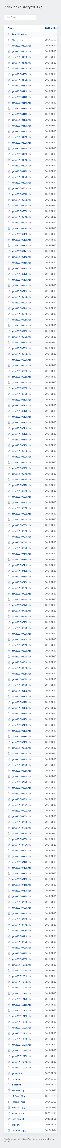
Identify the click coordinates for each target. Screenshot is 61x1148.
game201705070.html (22, 223)
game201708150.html (22, 719)
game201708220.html (22, 754)
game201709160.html (22, 885)
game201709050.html (22, 828)
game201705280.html (22, 331)
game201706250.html (22, 480)
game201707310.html (22, 640)
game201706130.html (22, 417)
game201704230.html (22, 149)
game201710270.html (22, 1045)
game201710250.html (22, 1039)
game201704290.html (22, 177)
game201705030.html (22, 200)
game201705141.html (22, 251)
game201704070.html (22, 69)
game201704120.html (22, 97)
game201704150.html (22, 109)
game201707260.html (22, 617)
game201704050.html (22, 57)
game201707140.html (22, 554)
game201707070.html (22, 537)
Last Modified (51, 28)
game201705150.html (22, 263)
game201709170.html (22, 891)
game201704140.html (22, 103)
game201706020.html (22, 354)
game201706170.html (22, 434)
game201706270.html (22, 485)
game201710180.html (22, 1016)
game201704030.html (22, 46)
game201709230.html (22, 919)
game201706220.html (22, 463)
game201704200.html (22, 132)
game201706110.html (22, 406)
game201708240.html (22, 765)
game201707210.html (22, 588)
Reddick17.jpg (18, 1108)
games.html (17, 1073)
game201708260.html (22, 777)
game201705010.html (22, 189)
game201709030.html (22, 817)
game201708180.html (22, 737)
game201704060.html (22, 63)
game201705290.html (22, 337)
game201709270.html (22, 942)
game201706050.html (22, 371)
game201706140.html (22, 423)
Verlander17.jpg (19, 1131)
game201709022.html (22, 811)
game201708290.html (22, 788)
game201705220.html (22, 297)
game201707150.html (22, 560)
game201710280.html (22, 1051)
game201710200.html (22, 1022)
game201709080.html (22, 839)
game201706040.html (22, 366)
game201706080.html (22, 388)
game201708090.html (22, 685)
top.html (16, 1125)
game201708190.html (22, 742)
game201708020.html (22, 651)
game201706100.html (22, 400)
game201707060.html (22, 531)
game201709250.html (22, 931)
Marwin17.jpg (18, 1091)
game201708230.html (22, 759)
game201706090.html (22, 394)
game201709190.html (22, 897)
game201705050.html (22, 211)
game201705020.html (22, 194)
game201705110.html (22, 240)
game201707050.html (22, 525)
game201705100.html (22, 234)
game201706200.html (22, 451)
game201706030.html (22, 360)
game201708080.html (22, 680)
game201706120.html (22, 411)
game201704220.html (22, 143)
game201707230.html (22, 600)
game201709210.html (22, 908)
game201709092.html (22, 851)
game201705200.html (22, 286)
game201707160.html (22, 565)
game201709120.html (22, 862)
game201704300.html (22, 183)
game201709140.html (22, 874)
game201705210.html (22, 291)
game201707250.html (22, 611)
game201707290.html (22, 628)
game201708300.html (22, 794)
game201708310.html (22, 799)
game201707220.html (22, 594)
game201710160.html (22, 1005)
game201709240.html (22, 925)
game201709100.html (22, 856)
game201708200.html (22, 748)
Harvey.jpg (16, 1079)
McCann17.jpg (18, 1096)
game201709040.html (22, 822)
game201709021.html (22, 805)
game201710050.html (22, 971)
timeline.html (18, 1119)
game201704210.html (22, 137)
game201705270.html (22, 326)
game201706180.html (22, 440)
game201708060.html (22, 674)
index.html (16, 1085)
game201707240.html (22, 605)
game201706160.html (22, 428)
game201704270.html (22, 166)
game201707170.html (22, 571)
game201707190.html (22, 582)
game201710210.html (22, 1028)
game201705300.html (22, 343)
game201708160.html (22, 725)
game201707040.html (22, 520)
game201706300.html (22, 503)
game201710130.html (22, 994)
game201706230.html (22, 468)
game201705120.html (22, 246)
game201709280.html (22, 948)
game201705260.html (22, 320)
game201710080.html (22, 982)
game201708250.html (22, 771)
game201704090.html (22, 80)
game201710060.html (22, 976)
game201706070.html (22, 383)
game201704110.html (22, 91)
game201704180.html (22, 120)
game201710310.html (22, 1062)
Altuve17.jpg (17, 40)
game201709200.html (22, 902)
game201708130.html (22, 708)
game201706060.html (22, 377)
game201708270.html (22, 782)
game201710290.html (22, 1056)
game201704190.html (22, 126)
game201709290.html (22, 954)
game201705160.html (22, 269)
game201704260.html (22, 160)
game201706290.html (22, 497)
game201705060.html (22, 217)
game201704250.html (22, 154)
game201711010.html (22, 1068)
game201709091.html (22, 845)
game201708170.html (22, 731)
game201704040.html (22, 52)
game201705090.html (22, 229)
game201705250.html (22, 314)
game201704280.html (22, 171)
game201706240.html (22, 474)
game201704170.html (22, 114)
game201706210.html (22, 457)
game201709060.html (22, 834)
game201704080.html (22, 74)
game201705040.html (22, 206)
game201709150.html (22, 879)
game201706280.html (22, 491)
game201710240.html (22, 1034)
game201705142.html (22, 257)
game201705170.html (22, 274)
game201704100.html (22, 86)
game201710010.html (22, 965)
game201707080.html (22, 543)
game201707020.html (22, 514)
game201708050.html (22, 668)
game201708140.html (22, 714)
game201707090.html (22, 548)
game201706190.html (22, 445)
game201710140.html (22, 999)
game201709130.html (22, 868)
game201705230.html (22, 303)
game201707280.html (22, 622)
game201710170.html (22, 1011)
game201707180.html (22, 577)
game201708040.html (22, 662)
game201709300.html (22, 959)
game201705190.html (22, 280)
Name (10, 28)
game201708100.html (22, 691)
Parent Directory (19, 35)
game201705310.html (22, 348)
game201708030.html (22, 657)
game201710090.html (22, 988)
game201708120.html (22, 702)
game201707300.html (22, 634)
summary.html (18, 1113)
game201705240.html (22, 308)
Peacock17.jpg (18, 1102)
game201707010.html (22, 508)
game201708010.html (22, 645)
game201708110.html (22, 697)
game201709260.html (22, 936)
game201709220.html (22, 914)
